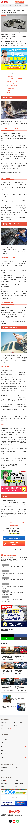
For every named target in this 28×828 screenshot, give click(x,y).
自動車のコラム (5, 629)
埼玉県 (14, 573)
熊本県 (14, 599)
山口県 (17, 592)
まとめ (8, 92)
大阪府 (3, 586)
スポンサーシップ (4, 786)
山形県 (21, 566)
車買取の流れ (4, 722)
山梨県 (17, 579)
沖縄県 (8, 601)
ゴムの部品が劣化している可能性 (15, 78)
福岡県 (3, 599)
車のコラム (16, 725)
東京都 (21, 573)
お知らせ (16, 786)
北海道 (3, 566)
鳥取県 (3, 592)
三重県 (21, 586)
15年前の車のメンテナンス (12, 81)
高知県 (10, 594)
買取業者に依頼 (11, 88)
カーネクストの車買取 (5, 728)
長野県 (21, 579)
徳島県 (21, 592)
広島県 (14, 592)
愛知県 (10, 581)
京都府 (10, 586)
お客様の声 (16, 767)
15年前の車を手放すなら (12, 86)
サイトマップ (3, 770)
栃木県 (7, 573)
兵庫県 (7, 586)
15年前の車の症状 (10, 76)
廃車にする (10, 90)
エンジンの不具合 (11, 79)
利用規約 (16, 780)
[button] (20, 638)
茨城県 (3, 573)
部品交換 (12, 629)
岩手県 (10, 566)
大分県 (17, 599)
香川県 (3, 594)
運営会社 (3, 780)
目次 (12, 73)
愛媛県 (7, 594)
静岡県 (7, 581)
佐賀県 (7, 599)
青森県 (7, 566)
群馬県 (10, 573)
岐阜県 (3, 581)
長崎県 (10, 599)
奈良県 (17, 586)
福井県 (14, 579)
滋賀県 (14, 586)
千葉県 (17, 573)
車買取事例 (3, 725)
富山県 (7, 579)
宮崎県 (21, 599)
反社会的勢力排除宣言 (18, 783)
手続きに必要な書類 (18, 722)
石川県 (10, 579)
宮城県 (14, 566)
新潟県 (3, 579)
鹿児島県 (4, 601)
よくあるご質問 (4, 767)
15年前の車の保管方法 (12, 85)
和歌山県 (4, 588)
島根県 (7, 592)
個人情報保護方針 (4, 783)
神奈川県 (4, 575)
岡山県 (10, 592)
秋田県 (17, 566)
